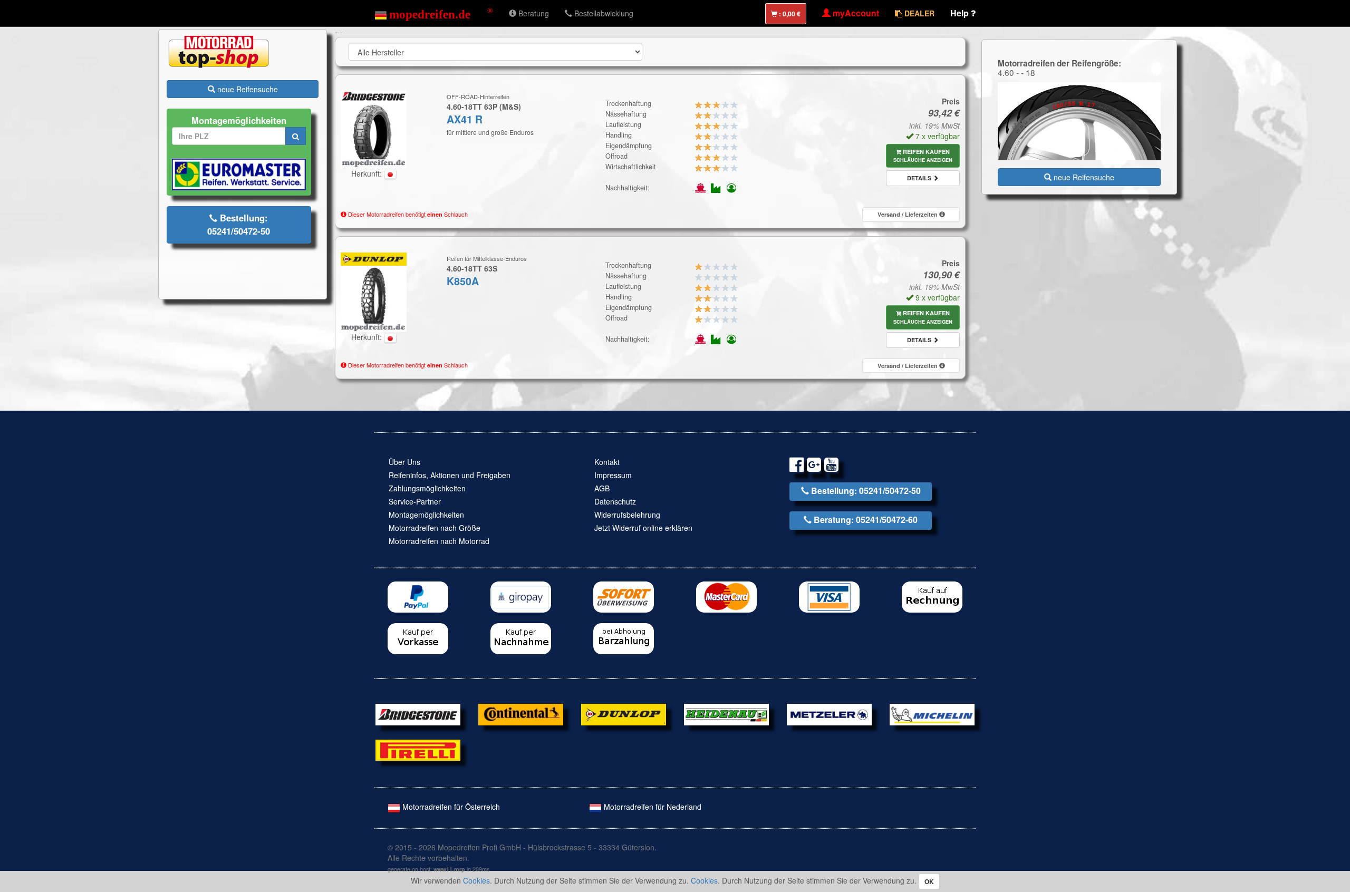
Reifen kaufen (922, 156)
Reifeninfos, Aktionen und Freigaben (449, 475)
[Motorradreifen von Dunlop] (623, 713)
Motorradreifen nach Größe (434, 527)
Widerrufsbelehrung (627, 514)
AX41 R (465, 119)
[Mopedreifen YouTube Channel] (831, 466)
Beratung (532, 13)
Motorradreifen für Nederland (651, 806)
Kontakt (607, 462)
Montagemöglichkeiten (426, 514)
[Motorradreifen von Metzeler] (829, 713)
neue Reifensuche (246, 89)
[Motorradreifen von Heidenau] (726, 713)
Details (920, 178)
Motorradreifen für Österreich (450, 806)
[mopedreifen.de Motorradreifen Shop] (434, 13)
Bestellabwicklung (602, 13)
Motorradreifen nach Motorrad (439, 541)
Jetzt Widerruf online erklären (643, 527)
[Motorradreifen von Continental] (521, 713)
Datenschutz (615, 501)
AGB (602, 488)
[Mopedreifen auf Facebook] (796, 466)
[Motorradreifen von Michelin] (932, 713)
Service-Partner (415, 501)
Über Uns (404, 462)
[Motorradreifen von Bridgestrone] (418, 713)
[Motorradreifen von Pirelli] (418, 749)
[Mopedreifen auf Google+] (814, 466)
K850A (463, 281)
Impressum (613, 475)
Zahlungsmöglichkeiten (427, 488)
